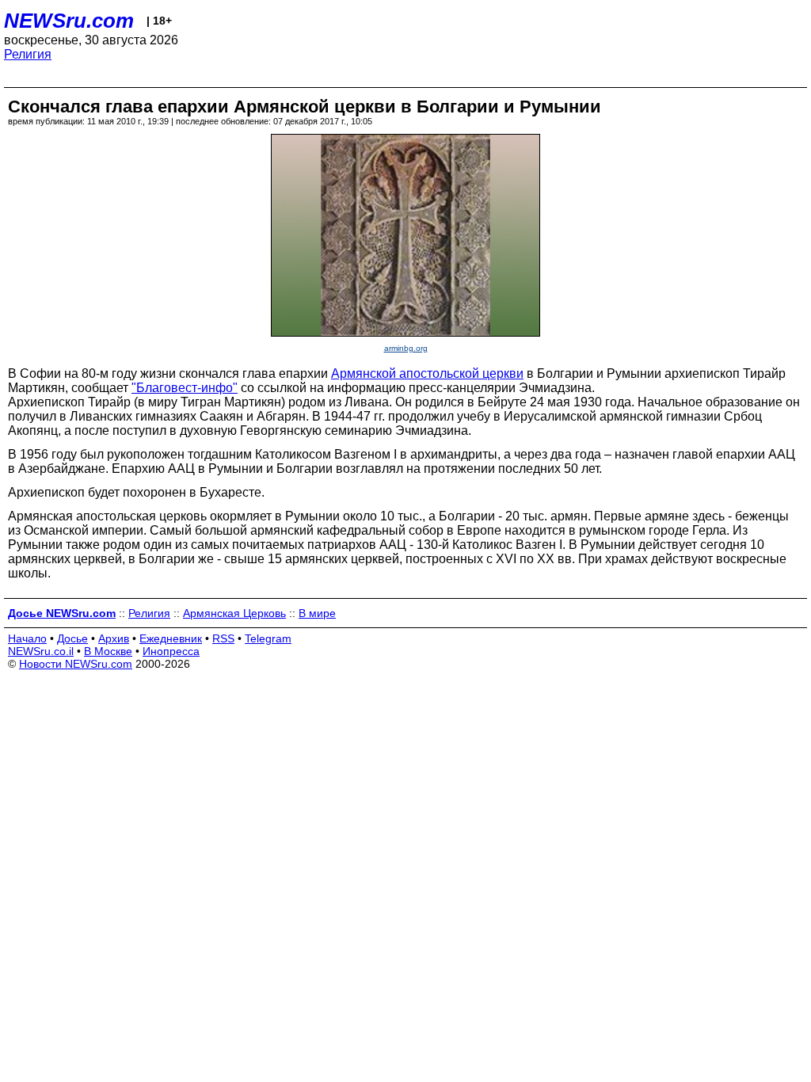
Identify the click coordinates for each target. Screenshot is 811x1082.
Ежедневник (170, 638)
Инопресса (171, 651)
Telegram (268, 638)
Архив (113, 638)
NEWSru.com (69, 20)
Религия (27, 54)
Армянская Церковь (234, 613)
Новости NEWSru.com (75, 663)
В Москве (108, 651)
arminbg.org (406, 348)
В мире (317, 613)
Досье (72, 638)
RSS (223, 638)
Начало (27, 638)
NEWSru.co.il (41, 651)
